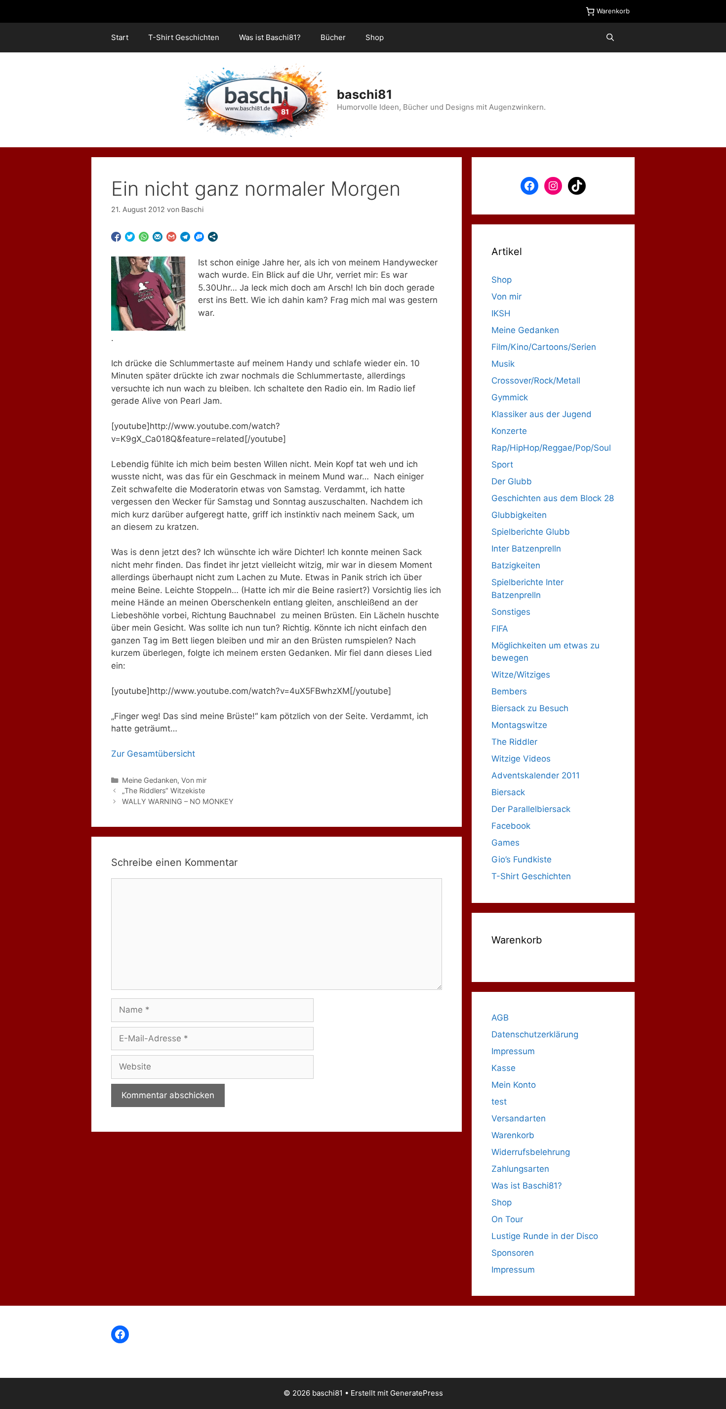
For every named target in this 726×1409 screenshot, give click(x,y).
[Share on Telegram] (185, 237)
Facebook (510, 826)
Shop (374, 37)
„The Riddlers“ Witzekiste (163, 790)
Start (119, 37)
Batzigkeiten (515, 565)
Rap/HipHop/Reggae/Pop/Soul (551, 448)
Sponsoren (512, 1253)
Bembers (509, 691)
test (499, 1102)
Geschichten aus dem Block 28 (552, 498)
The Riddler (514, 742)
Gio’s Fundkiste (521, 859)
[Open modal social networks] (213, 237)
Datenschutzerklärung (534, 1034)
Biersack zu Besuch (529, 708)
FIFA (499, 629)
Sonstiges (510, 612)
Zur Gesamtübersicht (153, 754)
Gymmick (509, 397)
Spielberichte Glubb (530, 532)
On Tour (507, 1219)
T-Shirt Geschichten (183, 37)
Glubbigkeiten (519, 515)
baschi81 (364, 94)
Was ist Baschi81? (270, 37)
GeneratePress (416, 1393)
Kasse (503, 1068)
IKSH (501, 313)
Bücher (333, 37)
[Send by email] (157, 237)
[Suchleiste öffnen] (610, 37)
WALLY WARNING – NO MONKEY (178, 801)
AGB (500, 1018)
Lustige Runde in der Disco (544, 1236)
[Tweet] (130, 237)
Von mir (193, 780)
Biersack (508, 792)
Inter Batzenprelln (526, 549)
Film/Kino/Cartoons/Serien (543, 347)
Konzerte (509, 431)
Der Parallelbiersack (530, 809)
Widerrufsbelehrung (530, 1152)
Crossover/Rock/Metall (535, 380)
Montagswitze (519, 725)
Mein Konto (513, 1085)
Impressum (513, 1051)
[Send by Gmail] (171, 237)
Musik (503, 364)
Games (505, 843)
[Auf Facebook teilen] (116, 237)
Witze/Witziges (520, 675)
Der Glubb (511, 481)
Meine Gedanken (149, 780)
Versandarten (518, 1118)
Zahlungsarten (520, 1169)
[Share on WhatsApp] (144, 237)
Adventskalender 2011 (535, 775)
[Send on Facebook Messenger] (199, 237)
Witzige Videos (521, 759)
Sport (502, 465)
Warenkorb (512, 1135)
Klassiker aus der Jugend (541, 414)
